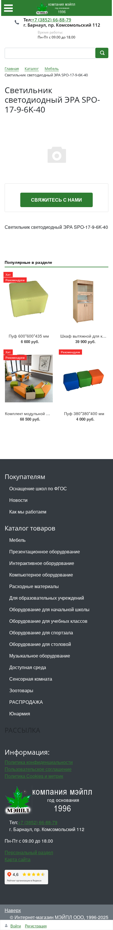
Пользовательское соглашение (38, 769)
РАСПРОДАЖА (26, 702)
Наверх (13, 910)
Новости (18, 500)
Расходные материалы (34, 586)
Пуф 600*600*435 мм (29, 336)
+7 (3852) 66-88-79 (51, 20)
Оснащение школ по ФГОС (38, 488)
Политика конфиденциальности (39, 762)
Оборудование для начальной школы (49, 609)
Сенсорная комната (30, 678)
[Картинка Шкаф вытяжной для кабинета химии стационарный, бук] (84, 301)
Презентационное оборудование (44, 551)
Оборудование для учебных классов (48, 621)
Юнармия (19, 713)
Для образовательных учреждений (46, 597)
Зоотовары (21, 690)
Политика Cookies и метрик (34, 776)
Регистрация (36, 926)
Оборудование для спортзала (41, 632)
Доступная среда (27, 667)
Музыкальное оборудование (39, 655)
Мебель (17, 540)
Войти (15, 926)
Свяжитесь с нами (56, 199)
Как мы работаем (27, 511)
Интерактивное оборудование (41, 563)
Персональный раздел (29, 852)
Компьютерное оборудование (41, 574)
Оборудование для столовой (40, 644)
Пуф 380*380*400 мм (84, 413)
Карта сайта (17, 859)
